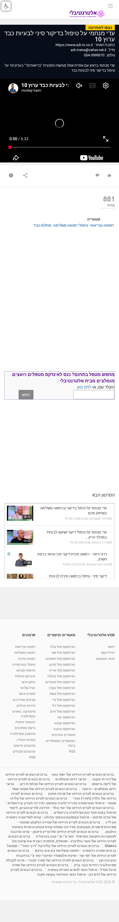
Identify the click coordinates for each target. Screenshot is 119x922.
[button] (6, 6)
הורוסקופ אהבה (64, 729)
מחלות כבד (42, 225)
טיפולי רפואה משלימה (70, 225)
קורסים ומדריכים (24, 700)
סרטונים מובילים (24, 751)
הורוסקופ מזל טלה (62, 647)
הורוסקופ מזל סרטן (62, 665)
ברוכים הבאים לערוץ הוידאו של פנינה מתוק (81, 794)
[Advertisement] (59, 298)
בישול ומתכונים (25, 728)
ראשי (111, 647)
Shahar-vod (94, 564)
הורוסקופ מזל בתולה (61, 676)
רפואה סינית (26, 659)
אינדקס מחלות (25, 676)
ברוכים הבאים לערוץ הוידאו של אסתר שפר (44, 789)
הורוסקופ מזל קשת (62, 694)
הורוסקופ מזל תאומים (60, 659)
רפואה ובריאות (102, 225)
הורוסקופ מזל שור (63, 653)
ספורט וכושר (26, 694)
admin (96, 542)
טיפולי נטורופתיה (23, 665)
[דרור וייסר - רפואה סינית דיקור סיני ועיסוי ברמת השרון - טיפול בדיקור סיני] (20, 559)
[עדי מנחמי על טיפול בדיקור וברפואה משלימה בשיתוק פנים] (20, 513)
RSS (72, 751)
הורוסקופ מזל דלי (63, 706)
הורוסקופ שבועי (64, 723)
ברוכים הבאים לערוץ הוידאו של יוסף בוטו (82, 774)
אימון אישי (28, 682)
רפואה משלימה (24, 653)
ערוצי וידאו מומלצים (70, 779)
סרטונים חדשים (24, 746)
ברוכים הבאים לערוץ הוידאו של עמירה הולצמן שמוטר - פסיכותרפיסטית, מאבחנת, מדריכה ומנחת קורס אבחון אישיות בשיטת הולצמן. (64, 827)
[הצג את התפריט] (110, 5)
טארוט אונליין (26, 740)
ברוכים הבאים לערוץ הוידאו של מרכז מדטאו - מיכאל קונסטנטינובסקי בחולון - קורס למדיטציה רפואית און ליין (61, 817)
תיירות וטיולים (26, 706)
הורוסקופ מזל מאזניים (60, 682)
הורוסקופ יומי (66, 717)
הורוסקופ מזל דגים (62, 711)
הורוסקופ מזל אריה (62, 670)
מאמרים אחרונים (63, 735)
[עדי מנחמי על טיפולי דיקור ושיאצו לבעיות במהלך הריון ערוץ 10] (20, 537)
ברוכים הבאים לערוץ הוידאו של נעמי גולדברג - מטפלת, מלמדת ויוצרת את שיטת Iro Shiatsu (62, 841)
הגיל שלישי (27, 688)
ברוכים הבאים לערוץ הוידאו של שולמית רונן (53, 784)
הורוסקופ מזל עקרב (62, 688)
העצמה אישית (25, 722)
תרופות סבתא (25, 670)
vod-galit (95, 518)
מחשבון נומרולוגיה (22, 734)
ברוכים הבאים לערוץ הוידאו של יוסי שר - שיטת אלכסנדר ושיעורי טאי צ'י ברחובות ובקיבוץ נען (61, 855)
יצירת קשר (107, 653)
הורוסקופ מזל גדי (63, 700)
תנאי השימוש (105, 659)
